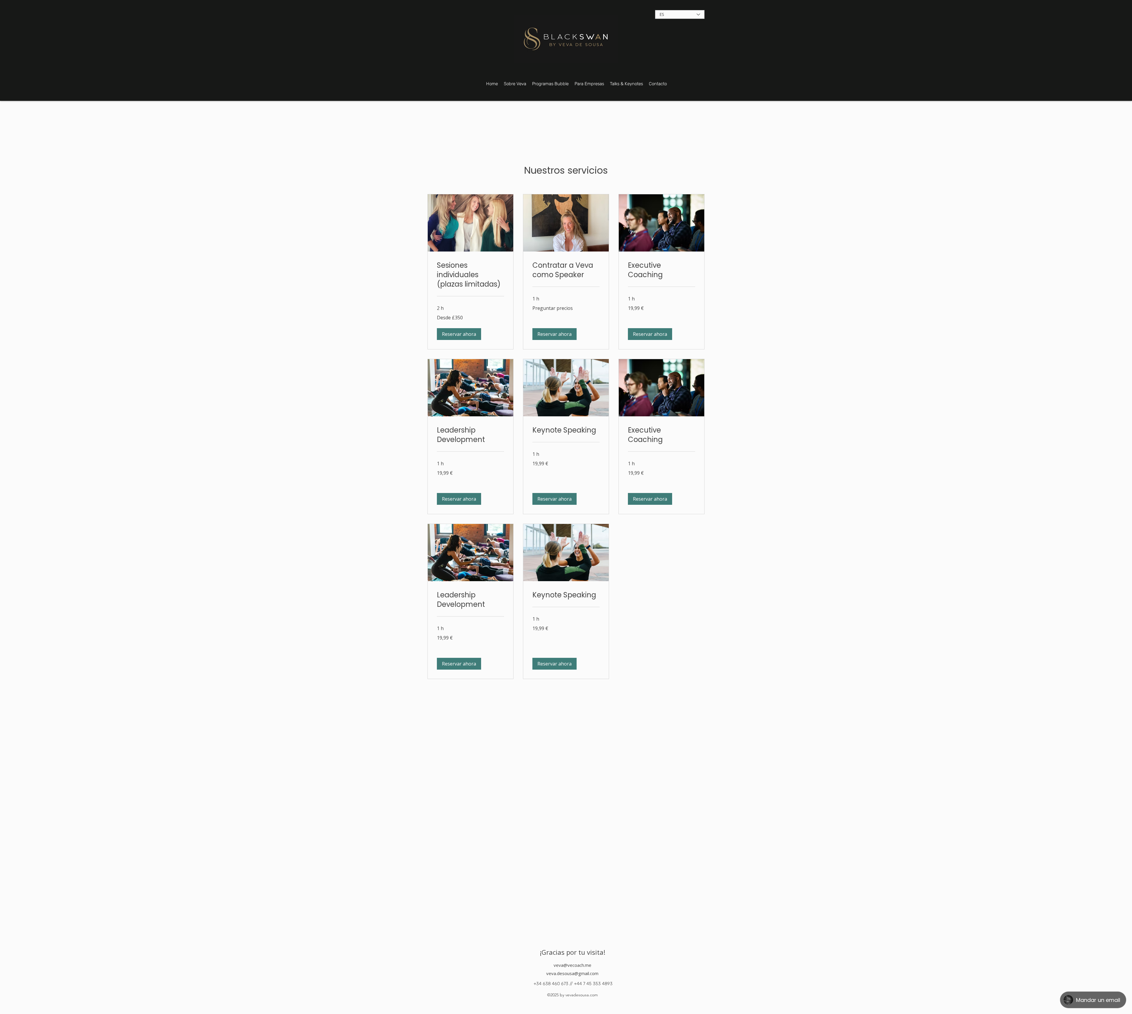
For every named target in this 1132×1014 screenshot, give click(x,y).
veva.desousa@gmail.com (572, 973)
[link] (470, 275)
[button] (459, 334)
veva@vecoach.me (572, 965)
